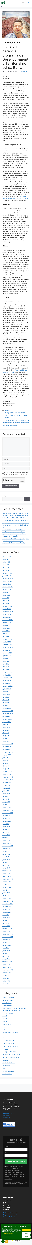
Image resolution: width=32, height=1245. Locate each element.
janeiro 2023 (6, 675)
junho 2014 (6, 951)
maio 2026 (6, 565)
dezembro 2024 (7, 611)
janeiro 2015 (6, 931)
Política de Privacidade (10, 1213)
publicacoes (6, 1065)
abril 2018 (5, 832)
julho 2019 (5, 791)
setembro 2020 (7, 752)
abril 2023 (5, 667)
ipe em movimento (8, 1041)
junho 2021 (6, 727)
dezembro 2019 (7, 777)
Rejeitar (26, 1233)
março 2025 (6, 603)
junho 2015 (6, 917)
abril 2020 (5, 766)
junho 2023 (6, 661)
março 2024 (6, 636)
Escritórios (6, 1115)
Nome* (7, 1146)
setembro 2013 (7, 975)
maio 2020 (6, 763)
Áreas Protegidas (8, 997)
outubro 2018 (6, 815)
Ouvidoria (6, 1117)
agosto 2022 (6, 689)
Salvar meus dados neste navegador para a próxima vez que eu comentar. (16, 473)
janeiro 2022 (6, 708)
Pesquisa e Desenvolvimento (11, 1054)
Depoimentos (6, 1024)
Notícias (7, 410)
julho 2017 (5, 857)
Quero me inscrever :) (16, 1161)
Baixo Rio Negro (7, 1000)
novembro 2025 (7, 581)
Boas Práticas (6, 1003)
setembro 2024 (7, 620)
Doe (3, 1027)
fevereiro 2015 (7, 928)
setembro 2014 (7, 942)
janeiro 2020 (6, 774)
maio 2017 (5, 862)
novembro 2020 (7, 747)
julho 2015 (5, 915)
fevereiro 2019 (7, 804)
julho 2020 (5, 758)
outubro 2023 (6, 650)
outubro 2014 (6, 939)
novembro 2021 (7, 713)
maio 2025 (5, 598)
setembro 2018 (7, 818)
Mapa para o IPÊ (8, 1113)
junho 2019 (6, 793)
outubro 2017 (6, 849)
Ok (27, 499)
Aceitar (26, 1236)
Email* (6, 1152)
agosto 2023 (6, 656)
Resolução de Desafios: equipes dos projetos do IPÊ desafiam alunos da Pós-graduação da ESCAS (15, 422)
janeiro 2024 (6, 642)
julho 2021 (5, 724)
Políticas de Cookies (9, 1217)
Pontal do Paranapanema (10, 1057)
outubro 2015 (6, 906)
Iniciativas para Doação (10, 1032)
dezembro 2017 (7, 843)
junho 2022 (6, 694)
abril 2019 (5, 799)
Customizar (26, 1230)
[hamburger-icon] (23, 2)
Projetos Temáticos (8, 1063)
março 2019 (6, 802)
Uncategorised (7, 1074)
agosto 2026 (6, 556)
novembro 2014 (7, 937)
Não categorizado (8, 1043)
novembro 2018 (7, 813)
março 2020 (6, 769)
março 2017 (6, 868)
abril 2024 (5, 633)
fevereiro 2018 (7, 837)
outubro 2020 (6, 749)
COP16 (4, 1016)
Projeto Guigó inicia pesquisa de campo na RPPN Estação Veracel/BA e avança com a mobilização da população (15, 515)
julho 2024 (5, 625)
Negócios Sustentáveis (10, 1046)
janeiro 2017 (6, 873)
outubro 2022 (6, 683)
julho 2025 (5, 592)
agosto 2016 (6, 887)
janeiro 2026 (6, 576)
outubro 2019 (6, 782)
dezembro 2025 (7, 578)
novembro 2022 (7, 680)
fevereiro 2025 (7, 606)
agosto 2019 (6, 788)
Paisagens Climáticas (9, 1052)
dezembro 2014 (7, 934)
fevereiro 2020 (7, 771)
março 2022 (6, 702)
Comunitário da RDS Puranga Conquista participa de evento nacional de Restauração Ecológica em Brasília (15, 541)
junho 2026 (6, 562)
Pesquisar (5, 496)
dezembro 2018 (7, 810)
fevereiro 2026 (7, 573)
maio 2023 (6, 664)
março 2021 (6, 735)
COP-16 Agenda (7, 1013)
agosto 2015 (6, 912)
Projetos (5, 1060)
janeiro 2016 (6, 898)
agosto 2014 (6, 945)
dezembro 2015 (7, 901)
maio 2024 (6, 631)
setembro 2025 (7, 587)
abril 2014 (5, 956)
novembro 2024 (7, 614)
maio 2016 (5, 895)
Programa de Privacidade (11, 1215)
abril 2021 (5, 733)
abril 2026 (5, 567)
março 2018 (6, 835)
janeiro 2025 (6, 609)
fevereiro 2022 (7, 705)
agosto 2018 (6, 821)
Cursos (4, 1021)
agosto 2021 (6, 722)
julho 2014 (5, 948)
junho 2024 (6, 628)
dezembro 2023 (7, 645)
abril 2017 (5, 865)
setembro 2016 (7, 884)
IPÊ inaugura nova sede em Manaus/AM (15, 520)
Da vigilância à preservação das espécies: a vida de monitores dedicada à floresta (15, 415)
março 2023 (6, 669)
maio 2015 (5, 920)
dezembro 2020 (7, 744)
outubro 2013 (6, 973)
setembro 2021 (7, 719)
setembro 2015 (7, 909)
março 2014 (6, 959)
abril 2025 (5, 600)
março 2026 (6, 570)
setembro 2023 (7, 653)
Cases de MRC (7, 1005)
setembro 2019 (7, 785)
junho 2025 (6, 595)
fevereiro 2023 (7, 672)
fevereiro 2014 (7, 962)
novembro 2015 (7, 904)
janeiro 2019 (6, 807)
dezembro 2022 (7, 678)
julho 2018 (5, 824)
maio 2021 (5, 730)
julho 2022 (5, 691)
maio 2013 (5, 984)
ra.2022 (5, 1068)
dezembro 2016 (7, 876)
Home (4, 1030)
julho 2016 (5, 890)
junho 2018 (6, 826)
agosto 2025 (6, 589)
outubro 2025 (6, 584)
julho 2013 (5, 978)
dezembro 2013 (7, 967)
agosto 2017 (6, 854)
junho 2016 (6, 893)
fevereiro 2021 (7, 738)
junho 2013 (6, 981)
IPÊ (3, 1035)
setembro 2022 (7, 686)
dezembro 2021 (7, 711)
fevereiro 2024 (7, 639)
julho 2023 (5, 658)
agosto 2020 (6, 755)
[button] (27, 2)
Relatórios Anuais (8, 1071)
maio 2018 (5, 829)
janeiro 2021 (6, 741)
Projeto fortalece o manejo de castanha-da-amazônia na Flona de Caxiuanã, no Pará (15, 525)
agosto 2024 (6, 622)
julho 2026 (5, 559)
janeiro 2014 (6, 964)
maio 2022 (5, 697)
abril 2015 (5, 923)
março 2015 (6, 926)
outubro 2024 (6, 617)
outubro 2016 (6, 882)
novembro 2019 (7, 780)
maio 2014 (5, 953)
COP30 (4, 1019)
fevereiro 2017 (7, 871)
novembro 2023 (7, 647)
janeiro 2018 (6, 840)
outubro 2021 (6, 716)
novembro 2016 (7, 879)
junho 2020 (6, 760)
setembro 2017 (7, 851)
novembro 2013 (7, 970)
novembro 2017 (7, 846)
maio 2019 (5, 796)
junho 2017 (6, 860)
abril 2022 (5, 700)
